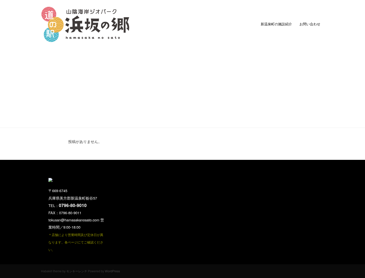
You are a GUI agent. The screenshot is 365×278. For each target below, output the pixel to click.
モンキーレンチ (76, 271)
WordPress (112, 271)
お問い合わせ (309, 23)
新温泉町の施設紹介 (276, 23)
